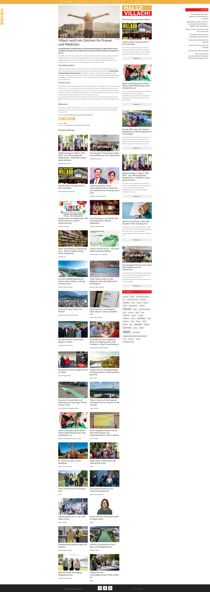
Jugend (135, 309)
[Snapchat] (2, 20)
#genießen (92, 196)
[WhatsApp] (2, 13)
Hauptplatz (142, 305)
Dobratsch (126, 302)
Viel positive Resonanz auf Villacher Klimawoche (101, 490)
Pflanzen (138, 321)
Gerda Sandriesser (133, 305)
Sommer (125, 324)
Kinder (124, 312)
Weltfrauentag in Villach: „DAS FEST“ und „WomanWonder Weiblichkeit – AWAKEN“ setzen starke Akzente (72, 156)
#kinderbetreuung (94, 347)
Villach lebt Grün (136, 332)
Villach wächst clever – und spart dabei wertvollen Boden (104, 250)
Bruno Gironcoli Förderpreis (143, 296)
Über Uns (66, 589)
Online (84, 125)
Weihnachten (131, 339)
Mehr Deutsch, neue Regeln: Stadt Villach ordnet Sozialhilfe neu (103, 311)
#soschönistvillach (67, 466)
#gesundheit (98, 158)
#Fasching (61, 226)
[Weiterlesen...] (139, 59)
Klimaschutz (130, 312)
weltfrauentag (67, 163)
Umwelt (141, 327)
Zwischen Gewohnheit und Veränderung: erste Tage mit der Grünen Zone (72, 402)
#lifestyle (60, 163)
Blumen (132, 296)
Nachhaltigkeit (141, 318)
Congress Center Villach (132, 299)
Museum (133, 318)
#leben (65, 123)
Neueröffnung (126, 321)
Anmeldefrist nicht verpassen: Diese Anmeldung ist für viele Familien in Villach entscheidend (104, 341)
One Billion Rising (78, 125)
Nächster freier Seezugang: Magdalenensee (70, 573)
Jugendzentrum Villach (144, 309)
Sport (131, 324)
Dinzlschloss (143, 299)
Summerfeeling (127, 328)
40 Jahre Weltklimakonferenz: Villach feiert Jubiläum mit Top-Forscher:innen (72, 281)
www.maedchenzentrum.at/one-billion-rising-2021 (78, 115)
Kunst (142, 312)
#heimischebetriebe (69, 315)
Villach (88, 125)
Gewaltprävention (68, 125)
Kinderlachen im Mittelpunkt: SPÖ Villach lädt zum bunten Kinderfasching (73, 220)
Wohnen (138, 339)
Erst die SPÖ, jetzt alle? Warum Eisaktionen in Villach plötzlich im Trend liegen (137, 131)
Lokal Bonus (126, 318)
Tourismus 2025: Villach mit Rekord (198, 50)
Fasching (145, 302)
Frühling (125, 305)
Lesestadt (141, 315)
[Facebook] (2, 10)
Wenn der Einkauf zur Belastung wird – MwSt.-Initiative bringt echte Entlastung (72, 251)
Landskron (134, 315)
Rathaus (144, 321)
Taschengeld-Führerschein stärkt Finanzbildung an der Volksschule (105, 154)
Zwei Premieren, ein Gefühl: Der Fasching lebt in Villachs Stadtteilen (104, 220)
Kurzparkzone (126, 315)
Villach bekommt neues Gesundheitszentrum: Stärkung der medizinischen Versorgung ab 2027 (104, 189)
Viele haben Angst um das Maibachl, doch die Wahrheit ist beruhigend (104, 281)
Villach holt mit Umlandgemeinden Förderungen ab (104, 574)
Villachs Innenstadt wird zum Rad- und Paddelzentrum (102, 545)
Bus (124, 299)
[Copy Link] (2, 23)
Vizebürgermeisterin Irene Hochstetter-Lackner (135, 336)
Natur (149, 318)
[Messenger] (2, 16)
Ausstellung (125, 296)
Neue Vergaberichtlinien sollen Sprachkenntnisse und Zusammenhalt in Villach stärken (104, 432)
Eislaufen (139, 302)
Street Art (146, 324)
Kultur (137, 312)
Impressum (72, 589)
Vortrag (124, 339)
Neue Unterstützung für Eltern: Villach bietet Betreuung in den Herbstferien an (72, 432)
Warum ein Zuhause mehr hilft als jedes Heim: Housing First (135, 222)
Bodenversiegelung (95, 254)
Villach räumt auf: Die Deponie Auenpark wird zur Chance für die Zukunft (104, 402)
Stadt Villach (138, 324)
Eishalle (133, 302)
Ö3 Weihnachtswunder (128, 341)
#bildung (92, 158)
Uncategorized (71, 191)
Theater (135, 327)
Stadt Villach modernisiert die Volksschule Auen (103, 462)
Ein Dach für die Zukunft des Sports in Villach (70, 340)
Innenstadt (127, 309)
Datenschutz (79, 589)
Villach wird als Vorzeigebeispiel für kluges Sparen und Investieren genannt (105, 372)
